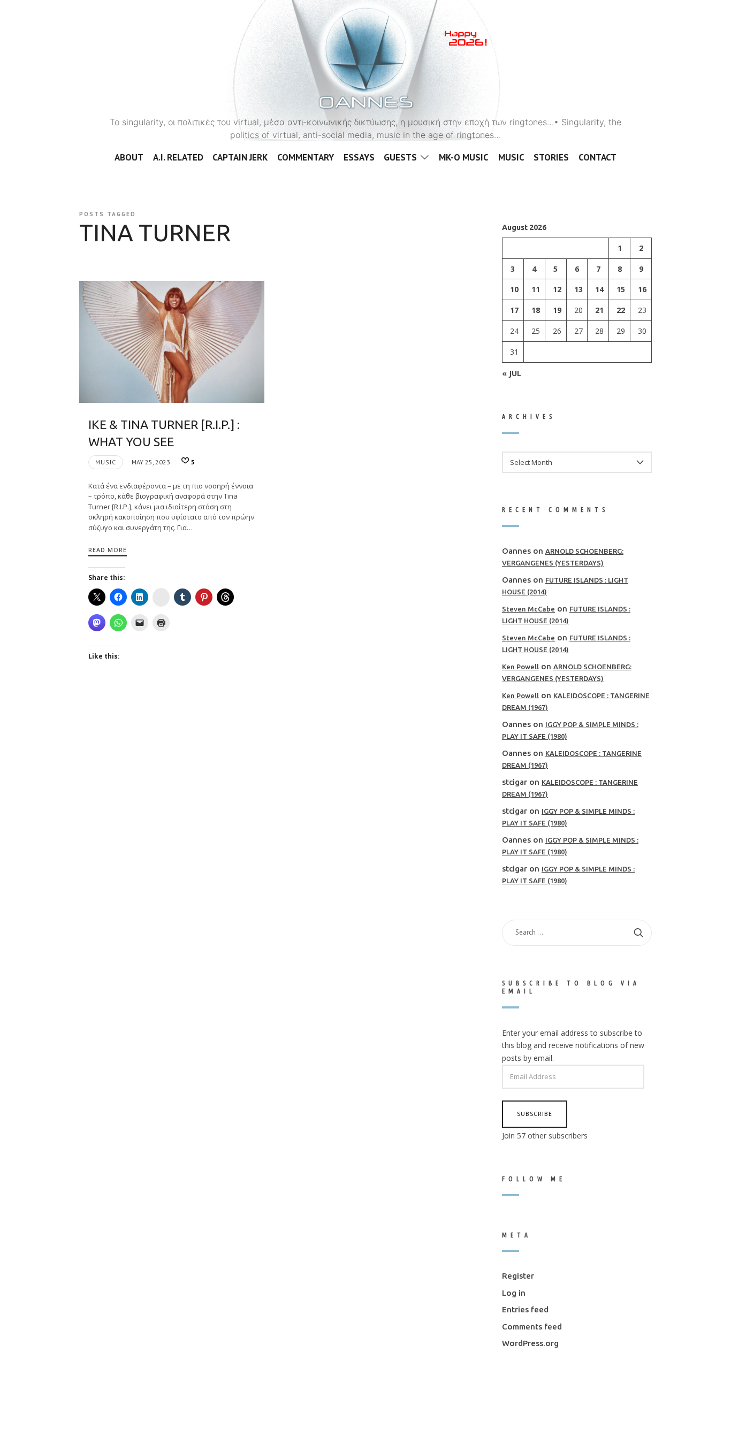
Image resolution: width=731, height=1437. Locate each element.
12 (557, 289)
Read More (107, 550)
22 (620, 310)
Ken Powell (520, 666)
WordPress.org (530, 1343)
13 (578, 289)
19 (557, 310)
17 (514, 310)
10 (514, 289)
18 (535, 310)
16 (642, 289)
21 (599, 310)
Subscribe (534, 1114)
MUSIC (105, 462)
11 (535, 289)
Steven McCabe (528, 608)
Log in (514, 1292)
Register (518, 1275)
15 (620, 289)
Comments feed (532, 1326)
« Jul (511, 373)
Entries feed (525, 1309)
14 (599, 289)
